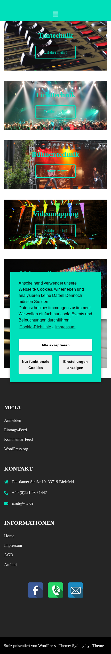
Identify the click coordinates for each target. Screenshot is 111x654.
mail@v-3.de (22, 503)
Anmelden (12, 420)
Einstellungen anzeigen (75, 364)
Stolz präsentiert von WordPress (30, 645)
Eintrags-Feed (15, 430)
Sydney (78, 645)
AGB (8, 555)
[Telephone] (55, 590)
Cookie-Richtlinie (35, 327)
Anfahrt (10, 564)
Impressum (65, 327)
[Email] (75, 590)
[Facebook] (35, 590)
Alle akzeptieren (56, 345)
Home (9, 536)
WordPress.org (16, 449)
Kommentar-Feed (18, 439)
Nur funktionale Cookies (35, 364)
